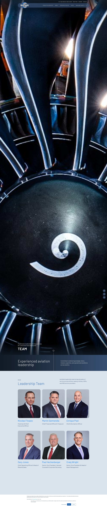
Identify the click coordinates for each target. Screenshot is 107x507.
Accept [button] (69, 504)
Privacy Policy (35, 499)
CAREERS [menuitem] (80, 1)
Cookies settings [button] (63, 504)
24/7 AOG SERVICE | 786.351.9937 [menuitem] (65, 1)
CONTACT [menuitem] (85, 1)
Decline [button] (74, 504)
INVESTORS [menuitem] (75, 1)
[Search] (86, 5)
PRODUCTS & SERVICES (48, 5)
